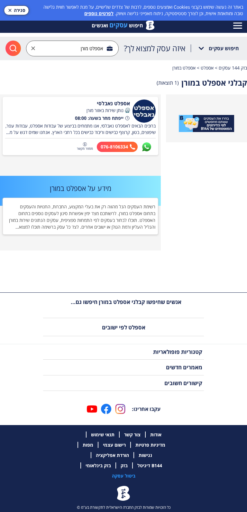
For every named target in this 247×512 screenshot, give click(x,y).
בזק (124, 465)
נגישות (145, 455)
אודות (155, 434)
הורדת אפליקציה (112, 455)
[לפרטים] (206, 123)
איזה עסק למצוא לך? (155, 48)
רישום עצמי (114, 445)
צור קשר (132, 434)
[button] (127, 110)
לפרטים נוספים (99, 13)
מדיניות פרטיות (150, 445)
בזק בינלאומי (98, 465)
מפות (88, 445)
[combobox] (72, 48)
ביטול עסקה (123, 476)
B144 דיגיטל (149, 465)
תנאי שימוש (102, 434)
